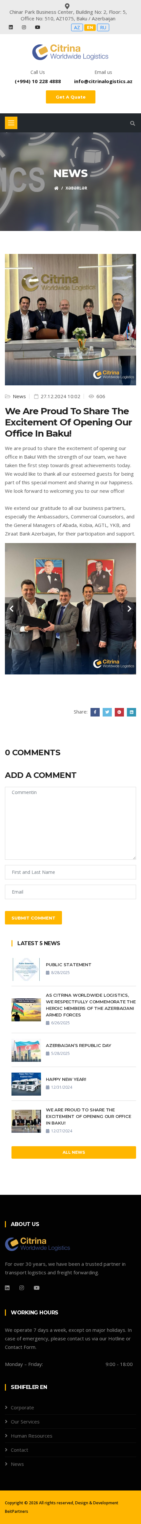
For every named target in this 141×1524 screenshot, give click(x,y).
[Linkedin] (11, 27)
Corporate (22, 1407)
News (18, 396)
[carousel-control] (11, 608)
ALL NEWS (74, 1152)
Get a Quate (71, 97)
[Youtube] (37, 27)
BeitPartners (16, 1511)
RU (103, 27)
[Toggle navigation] (11, 123)
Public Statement (68, 964)
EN (90, 27)
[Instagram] (24, 27)
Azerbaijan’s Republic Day (78, 1045)
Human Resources (31, 1435)
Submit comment (33, 918)
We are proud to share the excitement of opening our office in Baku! (88, 1116)
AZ (77, 27)
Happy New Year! (66, 1079)
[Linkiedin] (7, 1288)
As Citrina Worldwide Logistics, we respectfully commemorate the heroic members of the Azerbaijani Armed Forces (91, 1004)
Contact (19, 1449)
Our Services (25, 1421)
